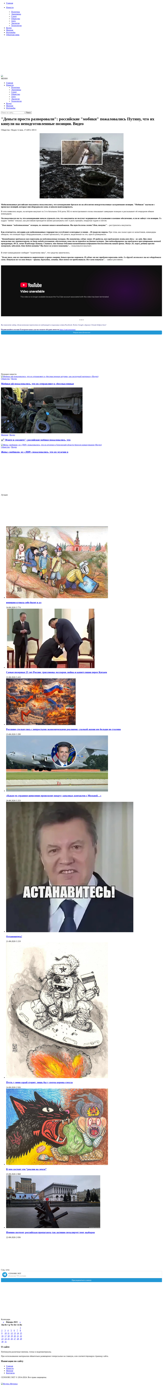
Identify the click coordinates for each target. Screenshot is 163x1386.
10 (6, 1333)
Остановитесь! (14, 936)
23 (2, 1339)
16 (2, 1336)
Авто (13, 21)
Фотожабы (10, 32)
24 (6, 1339)
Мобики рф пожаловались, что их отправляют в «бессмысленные (37, 383)
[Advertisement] (81, 56)
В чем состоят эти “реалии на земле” (26, 1169)
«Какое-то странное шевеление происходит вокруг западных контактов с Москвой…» (53, 795)
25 (9, 1339)
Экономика (16, 14)
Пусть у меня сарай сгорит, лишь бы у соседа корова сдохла (39, 1082)
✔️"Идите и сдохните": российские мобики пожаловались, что (36, 440)
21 (18, 1336)
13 (15, 1333)
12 (12, 1333)
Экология (15, 23)
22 (21, 1336)
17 (6, 1336)
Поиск (28, 113)
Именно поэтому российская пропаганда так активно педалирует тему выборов (50, 1232)
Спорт (14, 16)
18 (9, 1336)
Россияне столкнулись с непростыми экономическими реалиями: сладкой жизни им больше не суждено (63, 729)
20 (15, 1336)
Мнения (9, 30)
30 (2, 1342)
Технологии (16, 25)
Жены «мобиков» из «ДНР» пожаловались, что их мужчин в (34, 452)
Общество (15, 19)
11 (8, 1333)
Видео (9, 28)
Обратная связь (12, 35)
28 (18, 1339)
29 (21, 1339)
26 (12, 1339)
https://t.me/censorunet (68, 329)
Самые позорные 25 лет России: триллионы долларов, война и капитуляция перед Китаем (56, 672)
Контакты (10, 1373)
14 (18, 1333)
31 (6, 1342)
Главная (9, 3)
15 (21, 1333)
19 (12, 1336)
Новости (10, 7)
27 (15, 1339)
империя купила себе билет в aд (23, 602)
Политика (15, 12)
